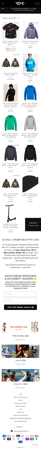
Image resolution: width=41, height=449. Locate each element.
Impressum (20, 412)
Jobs (20, 409)
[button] (33, 224)
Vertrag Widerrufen (20, 421)
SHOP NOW (20, 339)
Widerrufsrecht (20, 406)
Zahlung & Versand (20, 403)
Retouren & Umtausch (20, 397)
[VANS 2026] (20, 351)
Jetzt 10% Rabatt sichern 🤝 (20, 307)
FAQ (20, 394)
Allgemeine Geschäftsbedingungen (20, 418)
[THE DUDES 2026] (20, 327)
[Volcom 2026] (20, 375)
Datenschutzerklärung (20, 415)
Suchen (20, 400)
